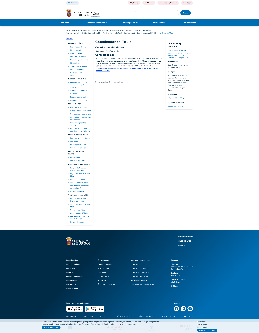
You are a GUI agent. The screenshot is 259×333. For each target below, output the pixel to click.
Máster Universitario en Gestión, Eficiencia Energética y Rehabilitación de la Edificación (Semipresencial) (100, 33)
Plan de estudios (76, 50)
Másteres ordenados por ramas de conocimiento (108, 30)
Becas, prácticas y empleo (78, 134)
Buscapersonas (185, 236)
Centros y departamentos (140, 260)
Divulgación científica (139, 280)
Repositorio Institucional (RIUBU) (143, 284)
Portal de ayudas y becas (80, 138)
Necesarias (203, 327)
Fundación (102, 272)
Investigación (129, 23)
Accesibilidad (71, 316)
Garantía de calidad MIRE (78, 195)
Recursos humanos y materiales (76, 152)
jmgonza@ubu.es (174, 106)
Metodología (75, 63)
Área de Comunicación (106, 284)
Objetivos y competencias (80, 60)
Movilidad (74, 141)
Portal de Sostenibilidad (140, 268)
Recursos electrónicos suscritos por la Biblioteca (80, 129)
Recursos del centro (77, 161)
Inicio (68, 30)
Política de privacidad (146, 316)
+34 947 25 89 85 (175, 98)
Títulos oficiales (85, 30)
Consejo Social (103, 276)
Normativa (102, 280)
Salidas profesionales (78, 145)
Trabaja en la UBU (105, 264)
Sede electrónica (72, 260)
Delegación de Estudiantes (80, 111)
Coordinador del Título (79, 182)
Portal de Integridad (138, 264)
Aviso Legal (88, 316)
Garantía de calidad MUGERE (146, 33)
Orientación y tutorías (78, 100)
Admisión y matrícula (96, 23)
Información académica (77, 79)
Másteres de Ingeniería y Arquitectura (138, 30)
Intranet (182, 245)
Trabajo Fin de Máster (78, 66)
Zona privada (188, 316)
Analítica (202, 322)
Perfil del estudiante (78, 57)
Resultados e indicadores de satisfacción (79, 187)
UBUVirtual (134, 3)
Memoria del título (77, 70)
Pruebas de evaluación (79, 97)
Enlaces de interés (75, 104)
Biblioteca (187, 3)
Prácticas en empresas (79, 148)
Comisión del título (77, 179)
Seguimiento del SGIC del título (80, 175)
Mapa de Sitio (184, 241)
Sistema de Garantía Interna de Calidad (78, 169)
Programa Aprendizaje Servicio (78, 124)
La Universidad (189, 23)
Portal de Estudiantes (78, 107)
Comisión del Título (77, 210)
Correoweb (70, 268)
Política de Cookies (51, 328)
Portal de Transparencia (140, 272)
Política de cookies (123, 316)
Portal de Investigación (139, 276)
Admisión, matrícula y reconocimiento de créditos (78, 84)
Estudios (65, 23)
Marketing (203, 324)
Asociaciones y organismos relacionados (80, 118)
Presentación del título (78, 47)
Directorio (104, 316)
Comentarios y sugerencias (80, 114)
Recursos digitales (73, 264)
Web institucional (168, 316)
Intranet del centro (77, 191)
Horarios (73, 94)
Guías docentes (76, 53)
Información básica (75, 43)
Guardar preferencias (207, 330)
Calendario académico (78, 91)
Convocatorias (103, 260)
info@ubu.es (175, 282)
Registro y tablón (104, 268)
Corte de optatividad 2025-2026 (78, 74)
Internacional (159, 23)
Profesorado (75, 157)
